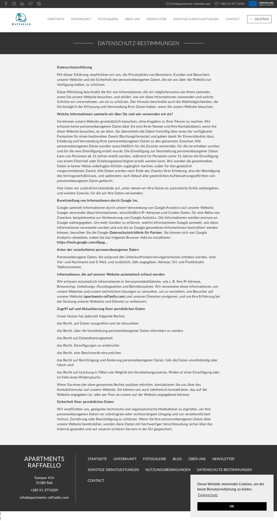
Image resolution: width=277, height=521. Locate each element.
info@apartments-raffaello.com (44, 497)
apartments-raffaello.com (104, 296)
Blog (177, 459)
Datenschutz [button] (208, 495)
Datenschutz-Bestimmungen (224, 470)
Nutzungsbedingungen (167, 470)
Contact (232, 19)
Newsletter (157, 19)
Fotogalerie (108, 19)
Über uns (132, 19)
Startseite (55, 19)
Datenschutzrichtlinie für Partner (136, 232)
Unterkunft (81, 19)
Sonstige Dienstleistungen (196, 19)
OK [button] (232, 506)
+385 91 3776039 (44, 490)
